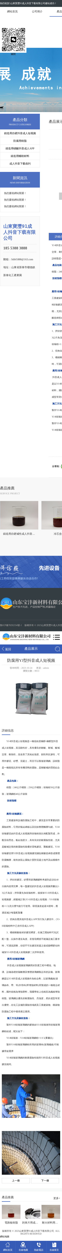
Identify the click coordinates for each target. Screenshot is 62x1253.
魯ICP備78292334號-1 (11, 625)
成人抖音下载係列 (20, 163)
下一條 (45, 1180)
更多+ (56, 1198)
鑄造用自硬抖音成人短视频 (20, 133)
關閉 (13, 54)
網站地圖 (4, 1236)
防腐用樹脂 (20, 140)
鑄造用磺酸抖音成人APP (20, 148)
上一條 (16, 1180)
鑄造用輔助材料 (20, 156)
